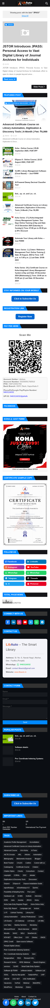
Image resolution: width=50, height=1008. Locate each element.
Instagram (12, 567)
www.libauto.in (20, 672)
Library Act (29, 913)
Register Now (25, 316)
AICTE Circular (9, 855)
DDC (25, 875)
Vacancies (7, 983)
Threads (34, 578)
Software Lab (40, 971)
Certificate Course (22, 867)
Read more (8, 79)
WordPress (8, 987)
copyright (7, 875)
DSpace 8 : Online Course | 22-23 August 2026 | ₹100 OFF (28, 161)
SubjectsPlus (33, 975)
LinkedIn (34, 562)
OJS (27, 937)
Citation (35, 867)
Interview (38, 896)
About (23, 997)
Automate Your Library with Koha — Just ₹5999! (30, 239)
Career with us (39, 863)
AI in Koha (24, 850)
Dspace (7, 884)
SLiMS (15, 966)
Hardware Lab (9, 896)
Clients (20, 871)
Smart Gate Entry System (30, 966)
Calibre (28, 863)
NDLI (22, 933)
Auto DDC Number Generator (10, 828)
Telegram (12, 578)
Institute (28, 896)
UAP (42, 975)
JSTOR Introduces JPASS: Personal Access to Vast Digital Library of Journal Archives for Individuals (23, 53)
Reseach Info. (29, 958)
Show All (25, 16)
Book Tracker (9, 863)
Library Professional (28, 917)
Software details (21, 747)
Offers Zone (18, 937)
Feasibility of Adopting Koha (14, 892)
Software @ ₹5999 (10, 971)
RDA (19, 958)
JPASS (29, 900)
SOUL (6, 975)
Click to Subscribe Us (25, 299)
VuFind (17, 983)
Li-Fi (5, 913)
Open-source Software (25, 942)
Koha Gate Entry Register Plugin (15, 904)
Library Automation (11, 917)
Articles (27, 855)
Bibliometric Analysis (24, 859)
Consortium (30, 871)
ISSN (6, 900)
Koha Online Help (37, 904)
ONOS (43, 937)
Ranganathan (9, 958)
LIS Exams (8, 921)
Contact (40, 871)
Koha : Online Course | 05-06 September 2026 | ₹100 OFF (27, 149)
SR (27, 822)
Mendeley (33, 925)
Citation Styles (9, 871)
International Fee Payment (36, 827)
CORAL (17, 875)
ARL (19, 855)
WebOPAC (37, 983)
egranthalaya (9, 888)
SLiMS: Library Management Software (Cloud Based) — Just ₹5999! (30, 172)
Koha (37, 900)
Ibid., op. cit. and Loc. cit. (25, 194)
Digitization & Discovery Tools (14, 879)
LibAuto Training (17, 913)
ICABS (20, 896)
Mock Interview (23, 929)
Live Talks (7, 925)
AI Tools (34, 850)
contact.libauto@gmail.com (23, 668)
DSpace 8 (16, 884)
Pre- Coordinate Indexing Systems (29, 759)
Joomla (20, 900)
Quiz (33, 954)
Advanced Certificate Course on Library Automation (22, 846)
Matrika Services (21, 925)
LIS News (31, 921)
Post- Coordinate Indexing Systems (16, 950)
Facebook (12, 562)
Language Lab (25, 908)
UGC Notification (29, 979)
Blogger (38, 859)
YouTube (35, 567)
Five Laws (31, 892)
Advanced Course (10, 850)
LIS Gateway (19, 921)
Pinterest (34, 584)
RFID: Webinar (24, 962)
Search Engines (39, 962)
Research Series (10, 962)
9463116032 (25, 664)
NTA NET (7, 937)
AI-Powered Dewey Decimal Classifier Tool (30, 183)
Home (16, 997)
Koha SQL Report (10, 908)
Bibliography (8, 859)
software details (26, 971)
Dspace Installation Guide (32, 884)
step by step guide (18, 975)
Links (41, 917)
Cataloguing (8, 867)
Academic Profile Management (15, 842)
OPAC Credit (8, 942)
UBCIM (6, 979)
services (7, 966)
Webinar (26, 983)
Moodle (6, 933)
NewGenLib (32, 933)
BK (4, 822)
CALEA (19, 863)
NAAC (15, 933)
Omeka (34, 937)
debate (32, 875)
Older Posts (38, 87)
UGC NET (16, 979)
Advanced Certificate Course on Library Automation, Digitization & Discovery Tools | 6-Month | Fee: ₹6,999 (25, 128)
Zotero (28, 987)
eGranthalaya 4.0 (23, 888)
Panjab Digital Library (12, 946)
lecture (36, 908)
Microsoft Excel (9, 929)
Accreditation (34, 842)
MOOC (34, 929)
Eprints (35, 888)
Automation (37, 855)
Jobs (13, 900)
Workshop (19, 987)
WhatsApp (12, 573)
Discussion (33, 879)
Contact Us (32, 997)
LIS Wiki (41, 921)
